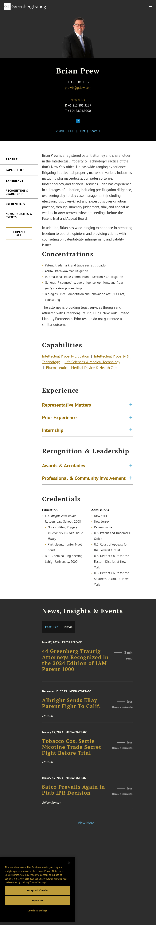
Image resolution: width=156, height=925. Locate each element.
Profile (12, 159)
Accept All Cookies (37, 890)
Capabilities (15, 170)
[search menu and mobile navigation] (150, 6)
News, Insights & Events (19, 215)
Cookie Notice (12, 875)
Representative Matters (66, 404)
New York (78, 100)
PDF (71, 131)
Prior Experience (59, 417)
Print (82, 131)
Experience (14, 180)
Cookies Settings (37, 910)
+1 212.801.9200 (79, 111)
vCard (60, 131)
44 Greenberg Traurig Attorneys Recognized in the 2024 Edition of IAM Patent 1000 (75, 660)
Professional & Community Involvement (84, 478)
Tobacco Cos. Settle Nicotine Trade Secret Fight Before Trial (71, 747)
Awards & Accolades (63, 465)
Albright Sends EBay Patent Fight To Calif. (71, 703)
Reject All (37, 900)
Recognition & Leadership (17, 192)
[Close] (69, 862)
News (68, 627)
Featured (52, 627)
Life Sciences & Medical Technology (92, 362)
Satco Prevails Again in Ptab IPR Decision (73, 790)
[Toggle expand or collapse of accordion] (131, 405)
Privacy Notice (51, 871)
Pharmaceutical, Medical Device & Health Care (82, 367)
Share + (95, 131)
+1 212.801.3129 (79, 105)
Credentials (15, 204)
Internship (52, 430)
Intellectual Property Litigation (65, 356)
